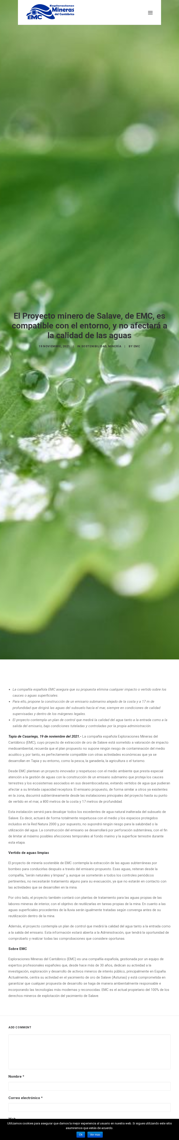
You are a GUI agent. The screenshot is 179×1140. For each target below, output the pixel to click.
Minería (114, 346)
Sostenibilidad (94, 346)
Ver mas (95, 1134)
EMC (137, 346)
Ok (81, 1134)
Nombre (16, 1076)
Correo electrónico (25, 1098)
